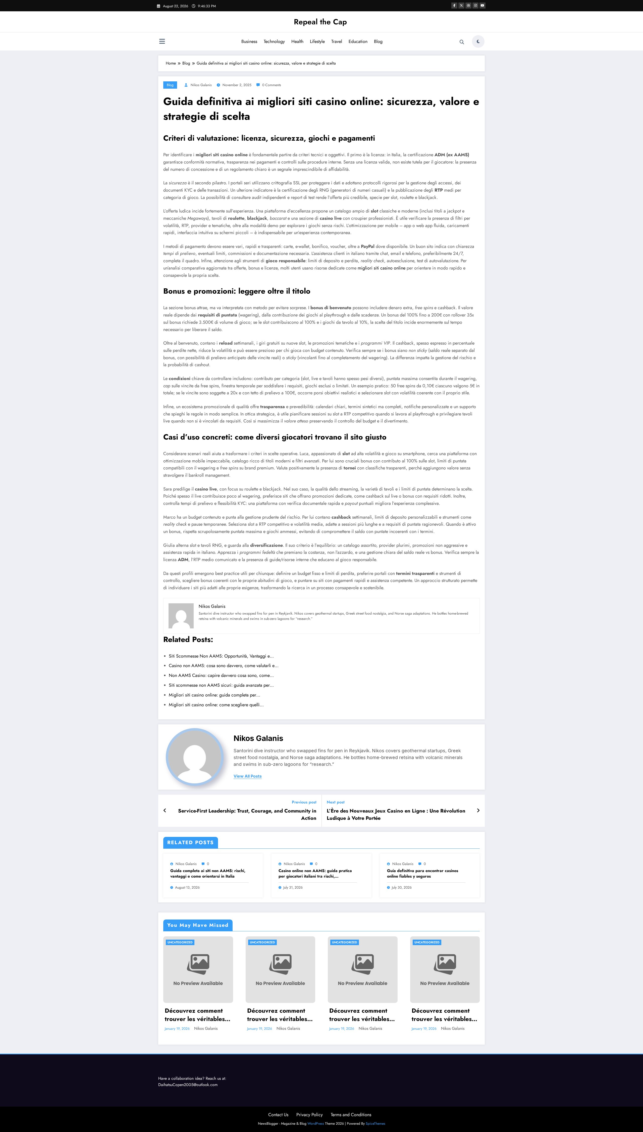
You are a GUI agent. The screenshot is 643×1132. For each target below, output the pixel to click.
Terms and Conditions (351, 1114)
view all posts (248, 776)
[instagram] (475, 6)
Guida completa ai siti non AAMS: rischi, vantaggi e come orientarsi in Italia (207, 873)
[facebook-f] (454, 6)
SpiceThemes (375, 1123)
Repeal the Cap (320, 21)
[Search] (462, 42)
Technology (274, 41)
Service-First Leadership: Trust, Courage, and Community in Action (247, 814)
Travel (336, 41)
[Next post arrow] (478, 811)
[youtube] (482, 6)
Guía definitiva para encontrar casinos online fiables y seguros (422, 873)
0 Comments (271, 84)
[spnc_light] (478, 41)
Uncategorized (180, 942)
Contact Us (278, 1114)
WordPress (315, 1123)
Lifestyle (317, 41)
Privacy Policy (309, 1114)
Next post (336, 802)
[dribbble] (468, 6)
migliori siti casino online (381, 268)
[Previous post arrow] (165, 811)
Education (358, 41)
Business (249, 41)
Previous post (304, 802)
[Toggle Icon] (162, 42)
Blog (378, 41)
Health (297, 41)
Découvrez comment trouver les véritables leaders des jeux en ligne (195, 1014)
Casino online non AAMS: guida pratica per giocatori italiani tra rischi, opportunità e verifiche (315, 873)
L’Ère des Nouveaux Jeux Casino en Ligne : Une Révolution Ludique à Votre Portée (396, 814)
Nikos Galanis (201, 84)
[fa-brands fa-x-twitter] (461, 6)
